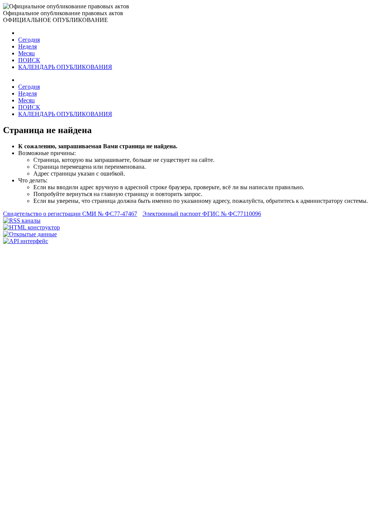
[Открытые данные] (30, 234)
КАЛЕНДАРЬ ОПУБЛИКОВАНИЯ (65, 67)
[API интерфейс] (25, 241)
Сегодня (29, 39)
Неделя (27, 46)
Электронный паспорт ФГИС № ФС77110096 (201, 213)
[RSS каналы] (22, 220)
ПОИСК (29, 60)
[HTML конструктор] (31, 227)
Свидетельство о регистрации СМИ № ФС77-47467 (70, 213)
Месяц (26, 53)
